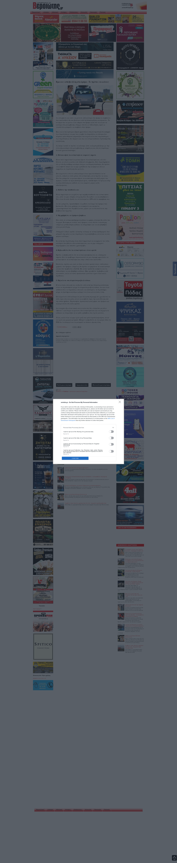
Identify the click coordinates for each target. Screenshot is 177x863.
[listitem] (88, 428)
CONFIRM (75, 458)
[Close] (120, 402)
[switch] (111, 431)
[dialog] (88, 431)
